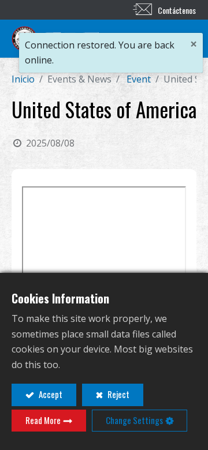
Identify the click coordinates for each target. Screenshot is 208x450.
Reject (117, 394)
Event (139, 79)
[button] (142, 38)
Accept (49, 394)
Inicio (23, 79)
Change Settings (134, 420)
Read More (43, 420)
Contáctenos (177, 10)
